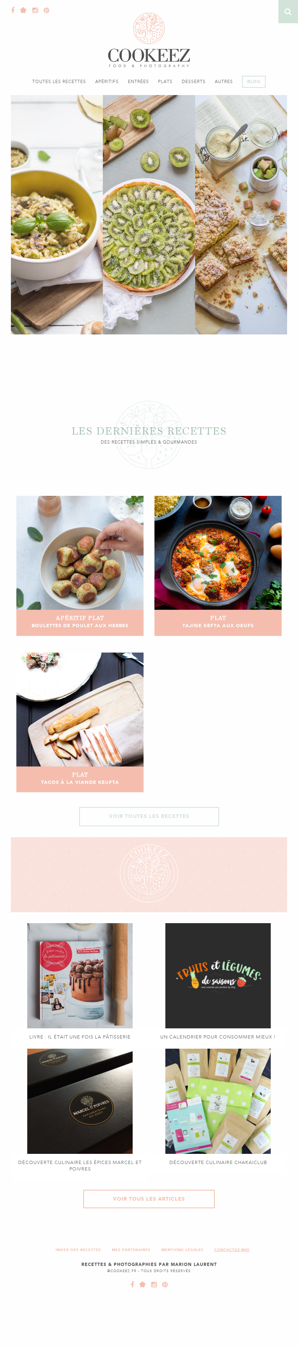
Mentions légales (182, 1249)
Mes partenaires (131, 1249)
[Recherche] (288, 11)
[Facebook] (13, 11)
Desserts (194, 81)
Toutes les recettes (59, 81)
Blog (254, 81)
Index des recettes (78, 1249)
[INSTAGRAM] (152, 1285)
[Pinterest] (44, 11)
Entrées (138, 81)
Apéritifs (107, 81)
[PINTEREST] (163, 1285)
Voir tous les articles (149, 1199)
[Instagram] (33, 11)
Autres (224, 81)
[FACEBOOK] (132, 1285)
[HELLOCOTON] (141, 1285)
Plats (165, 81)
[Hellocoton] (22, 11)
